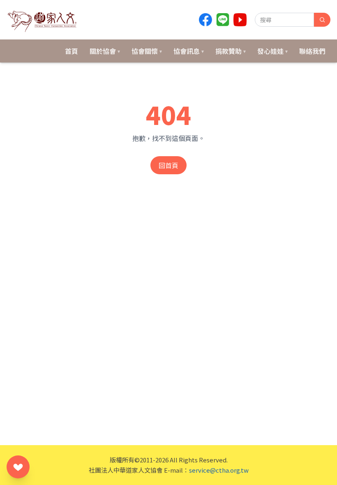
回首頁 (168, 165)
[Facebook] (205, 19)
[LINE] (222, 19)
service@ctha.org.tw (219, 470)
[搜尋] (322, 20)
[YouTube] (240, 19)
